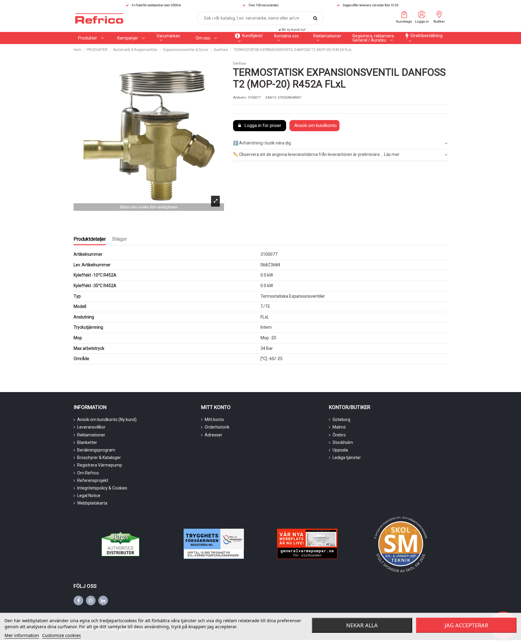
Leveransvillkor (91, 427)
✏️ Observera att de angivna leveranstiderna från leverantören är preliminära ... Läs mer (316, 154)
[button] (131, 38)
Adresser (213, 434)
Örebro (339, 434)
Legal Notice (88, 495)
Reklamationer (91, 434)
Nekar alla (362, 625)
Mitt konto (214, 419)
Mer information (22, 635)
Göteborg (341, 419)
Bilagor (119, 239)
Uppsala (340, 450)
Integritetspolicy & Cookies (102, 488)
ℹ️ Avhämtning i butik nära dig (262, 143)
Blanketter (87, 442)
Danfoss (239, 63)
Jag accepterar (466, 625)
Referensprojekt (92, 480)
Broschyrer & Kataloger (99, 457)
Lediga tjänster (347, 457)
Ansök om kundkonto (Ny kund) (107, 419)
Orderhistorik (217, 427)
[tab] (340, 143)
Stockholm (343, 442)
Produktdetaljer (90, 239)
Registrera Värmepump (99, 465)
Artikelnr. (240, 98)
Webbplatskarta (92, 503)
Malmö (339, 427)
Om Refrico (88, 472)
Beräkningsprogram (96, 450)
